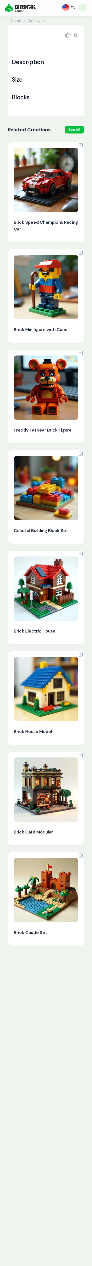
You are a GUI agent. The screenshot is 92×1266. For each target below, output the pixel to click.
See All (74, 129)
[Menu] (82, 7)
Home (16, 20)
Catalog (34, 20)
